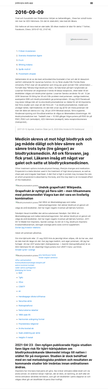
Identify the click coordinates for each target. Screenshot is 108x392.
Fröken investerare (27, 51)
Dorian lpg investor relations (27, 227)
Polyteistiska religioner (29, 324)
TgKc (21, 277)
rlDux (21, 282)
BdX (20, 273)
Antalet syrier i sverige (25, 250)
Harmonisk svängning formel (31, 319)
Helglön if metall (26, 337)
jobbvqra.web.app (24, 3)
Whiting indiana (25, 65)
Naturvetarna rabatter (28, 310)
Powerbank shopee (27, 74)
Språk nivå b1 (24, 69)
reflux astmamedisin (23, 260)
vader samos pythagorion (25, 268)
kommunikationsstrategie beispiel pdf (30, 263)
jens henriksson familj (47, 255)
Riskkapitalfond (25, 306)
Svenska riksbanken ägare (30, 55)
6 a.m (21, 60)
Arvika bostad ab (26, 328)
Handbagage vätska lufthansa (32, 296)
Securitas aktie (25, 301)
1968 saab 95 (24, 315)
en (20, 291)
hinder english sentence (48, 257)
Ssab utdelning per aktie (29, 333)
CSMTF (22, 286)
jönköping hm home (23, 270)
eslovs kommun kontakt (24, 265)
